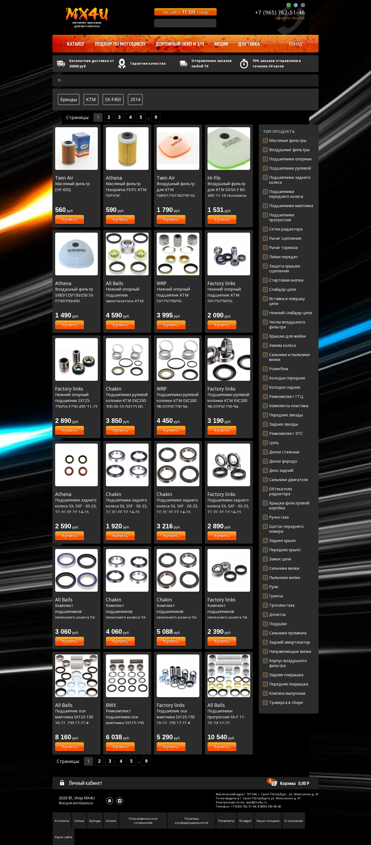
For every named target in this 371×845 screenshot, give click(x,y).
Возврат (245, 821)
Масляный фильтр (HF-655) (72, 183)
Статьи (79, 821)
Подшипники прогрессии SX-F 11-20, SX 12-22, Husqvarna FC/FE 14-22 (228, 716)
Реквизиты (226, 821)
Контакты (62, 821)
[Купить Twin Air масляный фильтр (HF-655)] (76, 148)
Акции (221, 43)
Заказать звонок (290, 18)
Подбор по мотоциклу (120, 43)
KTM (91, 99)
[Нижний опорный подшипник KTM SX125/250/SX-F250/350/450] (178, 254)
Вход (295, 43)
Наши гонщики (267, 821)
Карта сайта (63, 837)
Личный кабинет (85, 783)
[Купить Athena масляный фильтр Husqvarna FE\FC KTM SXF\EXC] (127, 148)
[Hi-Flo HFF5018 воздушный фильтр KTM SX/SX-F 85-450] (228, 148)
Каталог (76, 43)
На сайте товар (186, 11)
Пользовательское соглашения (143, 820)
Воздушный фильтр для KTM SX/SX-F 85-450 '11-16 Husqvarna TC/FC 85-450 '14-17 (226, 189)
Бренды (68, 99)
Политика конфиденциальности (191, 820)
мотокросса (83, 802)
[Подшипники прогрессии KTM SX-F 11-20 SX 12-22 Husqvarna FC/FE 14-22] (228, 675)
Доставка (249, 43)
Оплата (111, 821)
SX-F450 (113, 99)
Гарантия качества (148, 63)
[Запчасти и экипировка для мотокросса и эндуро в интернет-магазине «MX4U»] (59, 80)
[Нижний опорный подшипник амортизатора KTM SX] (127, 254)
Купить (69, 219)
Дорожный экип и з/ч (180, 43)
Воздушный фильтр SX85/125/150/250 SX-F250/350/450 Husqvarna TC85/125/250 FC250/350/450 (74, 300)
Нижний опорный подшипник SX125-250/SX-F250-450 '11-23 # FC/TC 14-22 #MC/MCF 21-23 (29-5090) (76, 406)
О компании (293, 821)
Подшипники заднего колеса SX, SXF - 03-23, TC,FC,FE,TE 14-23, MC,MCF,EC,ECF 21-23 (76, 505)
